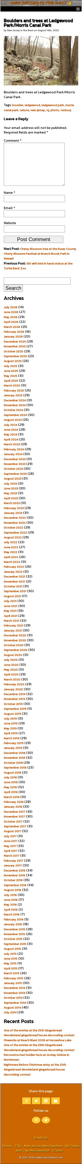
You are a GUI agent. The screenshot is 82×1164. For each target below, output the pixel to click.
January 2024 (13, 454)
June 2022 (11, 547)
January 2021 (13, 630)
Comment (12, 140)
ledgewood (32, 105)
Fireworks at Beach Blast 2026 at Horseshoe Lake (37, 1040)
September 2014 (15, 1002)
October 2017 (13, 821)
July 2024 (10, 424)
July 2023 (10, 483)
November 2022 (15, 522)
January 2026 (13, 336)
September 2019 (15, 708)
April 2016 (11, 909)
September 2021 (15, 591)
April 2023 (11, 498)
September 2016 (15, 885)
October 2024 (13, 410)
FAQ (18, 1145)
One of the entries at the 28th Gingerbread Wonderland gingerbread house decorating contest (39, 1047)
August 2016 (12, 890)
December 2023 (15, 459)
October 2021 (13, 586)
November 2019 (14, 699)
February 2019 (14, 743)
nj (47, 110)
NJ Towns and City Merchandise (48, 1148)
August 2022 (13, 537)
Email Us (41, 1137)
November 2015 (14, 934)
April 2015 (10, 968)
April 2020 (11, 674)
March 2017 (11, 855)
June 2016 (11, 899)
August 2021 (12, 596)
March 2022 (12, 562)
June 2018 (11, 782)
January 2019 (13, 748)
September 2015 (15, 944)
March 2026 (12, 327)
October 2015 (13, 939)
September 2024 (15, 415)
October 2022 (13, 527)
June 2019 (11, 723)
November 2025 (15, 346)
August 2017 (12, 831)
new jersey (37, 110)
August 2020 (13, 655)
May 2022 (10, 552)
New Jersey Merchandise (43, 1145)
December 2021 (14, 576)
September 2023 (15, 473)
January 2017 (13, 865)
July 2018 (10, 777)
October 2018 (13, 762)
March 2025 (12, 385)
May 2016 (10, 904)
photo (54, 110)
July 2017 (10, 836)
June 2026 (11, 312)
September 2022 (15, 532)
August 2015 (12, 948)
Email (9, 207)
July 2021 (10, 601)
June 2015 (10, 958)
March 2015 (11, 973)
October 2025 (13, 351)
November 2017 (14, 816)
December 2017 (14, 811)
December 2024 (15, 400)
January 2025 (13, 395)
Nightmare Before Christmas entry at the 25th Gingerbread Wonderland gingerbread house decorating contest (35, 1069)
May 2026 (10, 317)
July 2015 (10, 953)
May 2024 (10, 434)
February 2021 (13, 625)
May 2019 (10, 728)
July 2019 (10, 718)
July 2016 (10, 895)
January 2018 (13, 806)
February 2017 (13, 860)
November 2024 (15, 405)
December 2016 (14, 870)
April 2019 (11, 733)
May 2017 (10, 846)
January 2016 (13, 924)
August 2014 (12, 1007)
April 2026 (11, 322)
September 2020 (15, 650)
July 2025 (10, 366)
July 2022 (10, 542)
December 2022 (15, 517)
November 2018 (14, 757)
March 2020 (12, 679)
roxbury (66, 110)
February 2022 (14, 566)
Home (7, 1145)
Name (9, 192)
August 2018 (12, 772)
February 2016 (14, 919)
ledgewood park (53, 105)
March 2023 (12, 503)
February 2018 (14, 802)
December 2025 (15, 341)
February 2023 (14, 508)
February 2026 (14, 331)
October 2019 (13, 704)
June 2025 (11, 370)
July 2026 (10, 307)
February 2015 (13, 978)
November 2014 (14, 993)
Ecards (58, 1150)
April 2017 (10, 850)
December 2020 (15, 635)
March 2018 (12, 797)
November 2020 (15, 640)
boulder (17, 105)
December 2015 (14, 929)
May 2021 (10, 610)
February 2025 (14, 390)
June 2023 (11, 488)
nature (24, 110)
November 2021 (14, 581)
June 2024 (11, 429)
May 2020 (11, 669)
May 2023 (10, 493)
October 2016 (13, 880)
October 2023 (13, 468)
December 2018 (14, 753)
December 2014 (14, 988)
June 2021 (10, 606)
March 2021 (11, 620)
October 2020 (14, 645)
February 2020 (14, 684)
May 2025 (10, 375)
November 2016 (14, 875)
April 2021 (10, 615)
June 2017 (10, 841)
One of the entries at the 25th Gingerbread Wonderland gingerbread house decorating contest (39, 1032)
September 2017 (15, 826)
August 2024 (13, 419)
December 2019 (14, 694)
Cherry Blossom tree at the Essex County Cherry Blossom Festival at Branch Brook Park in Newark (40, 253)
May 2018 (10, 787)
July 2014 (10, 1012)
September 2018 (15, 767)
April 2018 (11, 792)
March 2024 (12, 444)
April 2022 (11, 557)
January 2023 (13, 513)
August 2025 (13, 361)
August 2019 (12, 713)
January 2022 (13, 571)
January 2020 (13, 689)
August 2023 (12, 478)
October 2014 (13, 997)
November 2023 (14, 464)
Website (10, 223)
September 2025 (15, 356)
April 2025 (11, 380)
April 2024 (11, 439)
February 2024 (14, 449)
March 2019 (12, 738)
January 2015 (13, 983)
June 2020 (11, 664)
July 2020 (11, 659)
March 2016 (12, 914)
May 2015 (10, 963)
